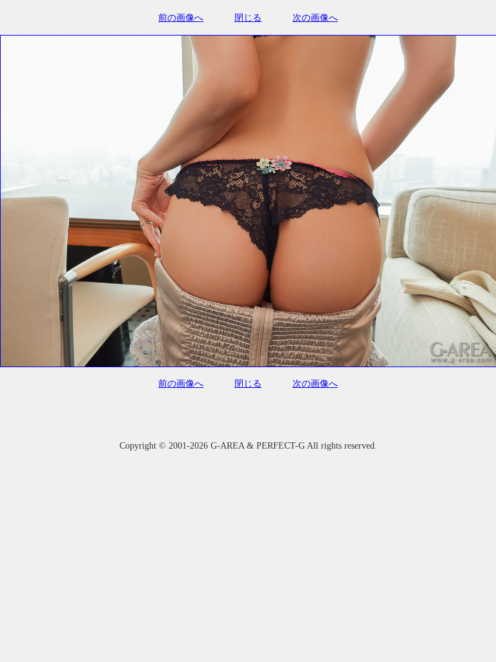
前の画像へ (180, 18)
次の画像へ (315, 18)
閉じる (248, 18)
